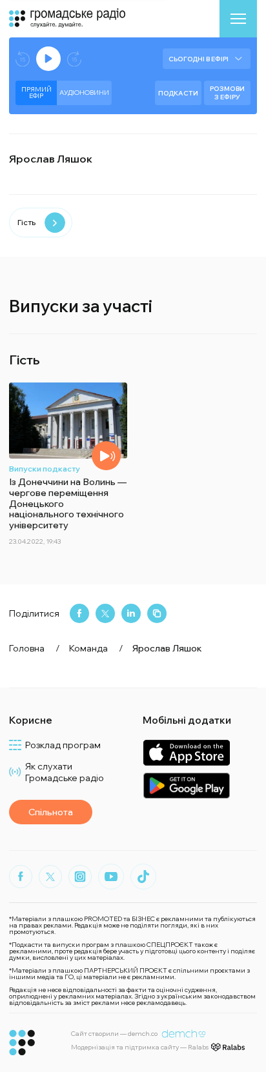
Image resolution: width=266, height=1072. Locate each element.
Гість (26, 222)
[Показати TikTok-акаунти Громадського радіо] (143, 876)
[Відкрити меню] (238, 18)
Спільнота (50, 812)
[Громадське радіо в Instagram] (80, 876)
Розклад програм (63, 745)
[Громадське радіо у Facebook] (20, 876)
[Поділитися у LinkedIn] (131, 613)
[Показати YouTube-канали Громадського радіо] (111, 876)
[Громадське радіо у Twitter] (50, 876)
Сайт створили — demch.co (114, 1033)
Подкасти (178, 93)
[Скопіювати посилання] (157, 613)
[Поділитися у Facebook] (79, 613)
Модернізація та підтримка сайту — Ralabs (140, 1047)
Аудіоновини (84, 92)
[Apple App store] (186, 752)
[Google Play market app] (186, 785)
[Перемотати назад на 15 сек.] (22, 59)
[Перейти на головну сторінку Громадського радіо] (22, 1042)
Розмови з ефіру (227, 92)
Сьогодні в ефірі (199, 59)
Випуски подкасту (44, 468)
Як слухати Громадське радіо (64, 772)
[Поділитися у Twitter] (105, 613)
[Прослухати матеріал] (106, 455)
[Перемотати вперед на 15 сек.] (74, 59)
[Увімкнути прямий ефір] (48, 58)
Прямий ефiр (36, 92)
